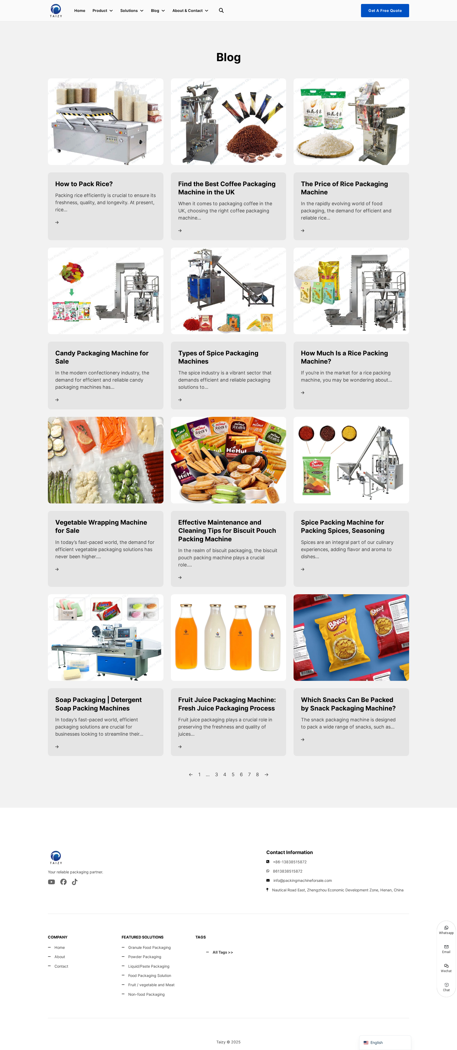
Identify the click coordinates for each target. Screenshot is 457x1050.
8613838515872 (288, 871)
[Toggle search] (221, 10)
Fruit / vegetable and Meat (151, 984)
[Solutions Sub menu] (142, 10)
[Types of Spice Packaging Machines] (228, 290)
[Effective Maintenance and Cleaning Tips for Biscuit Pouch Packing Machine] (228, 459)
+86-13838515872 (290, 862)
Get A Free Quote (385, 10)
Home (79, 10)
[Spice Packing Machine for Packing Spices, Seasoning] (351, 459)
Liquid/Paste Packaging (149, 966)
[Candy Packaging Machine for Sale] (105, 290)
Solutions (129, 10)
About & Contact (187, 10)
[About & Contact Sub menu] (206, 10)
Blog (155, 10)
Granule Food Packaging (149, 947)
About (59, 956)
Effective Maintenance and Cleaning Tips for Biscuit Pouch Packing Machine (227, 531)
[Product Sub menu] (111, 10)
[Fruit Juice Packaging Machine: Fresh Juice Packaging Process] (228, 637)
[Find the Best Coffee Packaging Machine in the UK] (228, 121)
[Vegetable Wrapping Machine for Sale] (105, 459)
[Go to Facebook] (63, 882)
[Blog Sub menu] (163, 10)
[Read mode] (57, 222)
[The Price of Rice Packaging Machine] (351, 121)
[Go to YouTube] (51, 882)
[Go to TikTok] (74, 882)
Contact (61, 966)
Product (100, 10)
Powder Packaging (144, 956)
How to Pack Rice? (84, 184)
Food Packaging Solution (149, 975)
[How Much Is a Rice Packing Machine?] (351, 290)
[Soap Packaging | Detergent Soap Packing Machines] (105, 637)
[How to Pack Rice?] (105, 121)
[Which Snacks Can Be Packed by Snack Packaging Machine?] (351, 637)
